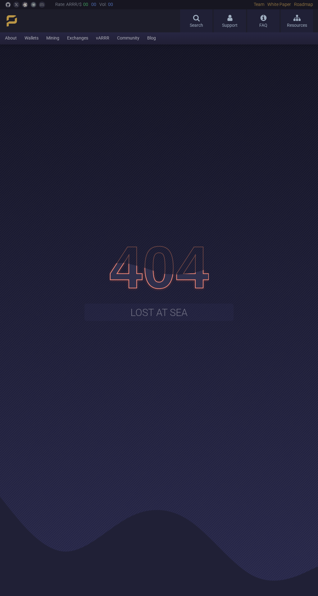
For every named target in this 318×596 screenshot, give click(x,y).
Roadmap (303, 4)
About (11, 38)
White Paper (279, 4)
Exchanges (77, 38)
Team (259, 4)
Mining (52, 38)
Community (128, 38)
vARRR (102, 38)
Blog (151, 38)
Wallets (32, 38)
